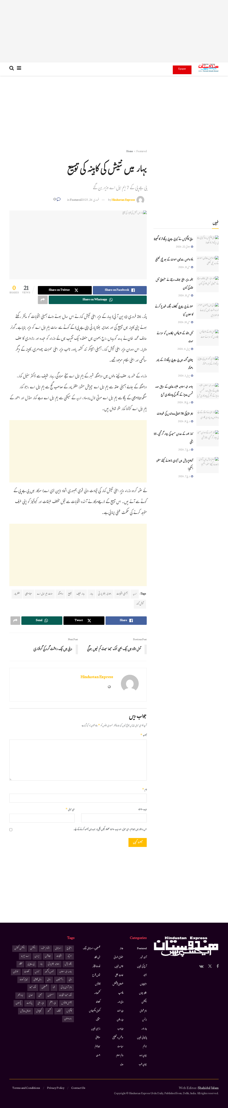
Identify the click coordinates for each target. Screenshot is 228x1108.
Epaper (182, 69)
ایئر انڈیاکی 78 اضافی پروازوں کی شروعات (175, 414)
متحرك (98, 1020)
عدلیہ (121, 1064)
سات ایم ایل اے (45, 594)
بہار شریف (80, 594)
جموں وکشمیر (49, 972)
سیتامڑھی (28, 594)
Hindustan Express (123, 200)
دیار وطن (120, 1020)
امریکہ (69, 956)
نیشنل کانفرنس (66, 1003)
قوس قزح (96, 975)
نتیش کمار (140, 604)
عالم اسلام (119, 1055)
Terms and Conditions (26, 1088)
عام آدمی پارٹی (66, 987)
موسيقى (98, 1037)
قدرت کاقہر (96, 966)
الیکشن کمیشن (19, 948)
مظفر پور (17, 594)
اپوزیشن (48, 956)
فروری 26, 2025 (90, 200)
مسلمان (50, 995)
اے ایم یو (25, 956)
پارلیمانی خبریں (142, 1037)
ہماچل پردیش (25, 1011)
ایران (37, 956)
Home (129, 151)
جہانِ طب (143, 1064)
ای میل (70, 809)
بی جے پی (31, 964)
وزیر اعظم (52, 1003)
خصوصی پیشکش (118, 984)
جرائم (145, 1046)
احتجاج (69, 948)
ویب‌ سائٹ (142, 809)
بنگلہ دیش (68, 964)
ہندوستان (68, 1019)
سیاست (120, 1046)
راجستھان (59, 980)
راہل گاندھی (38, 980)
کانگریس (69, 1011)
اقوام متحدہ (45, 948)
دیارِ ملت (120, 1011)
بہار (91, 594)
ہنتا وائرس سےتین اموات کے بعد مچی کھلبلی (174, 260)
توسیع (69, 594)
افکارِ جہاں (143, 993)
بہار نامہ (144, 1029)
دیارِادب (120, 1029)
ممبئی (40, 995)
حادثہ (121, 948)
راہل (49, 980)
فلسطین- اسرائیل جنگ (91, 948)
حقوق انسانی (118, 957)
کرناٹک (59, 1011)
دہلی (70, 980)
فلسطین (44, 987)
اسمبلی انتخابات (122, 594)
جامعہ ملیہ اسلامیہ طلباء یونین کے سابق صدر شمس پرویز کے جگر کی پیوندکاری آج (174, 391)
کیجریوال (39, 1011)
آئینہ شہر (143, 957)
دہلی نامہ (120, 1002)
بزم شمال (143, 1011)
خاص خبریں (119, 966)
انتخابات (59, 956)
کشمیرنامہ (97, 993)
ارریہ (134, 594)
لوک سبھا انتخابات (65, 995)
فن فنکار (97, 957)
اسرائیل (58, 948)
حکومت (26, 972)
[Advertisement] (114, 31)
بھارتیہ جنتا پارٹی (104, 594)
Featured (141, 151)
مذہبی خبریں (95, 1029)
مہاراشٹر (20, 995)
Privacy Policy (55, 1088)
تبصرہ (143, 735)
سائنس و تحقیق (117, 1037)
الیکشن (144, 1002)
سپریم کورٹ (24, 980)
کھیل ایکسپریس (94, 1011)
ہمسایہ (98, 1055)
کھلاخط (98, 1002)
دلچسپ (120, 993)
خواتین (15, 972)
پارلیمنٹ (29, 1003)
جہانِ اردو (143, 1055)
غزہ (54, 987)
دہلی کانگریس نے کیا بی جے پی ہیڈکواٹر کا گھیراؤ (173, 239)
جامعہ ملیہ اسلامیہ (65, 972)
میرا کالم (97, 1046)
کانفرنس (97, 984)
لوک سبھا (33, 987)
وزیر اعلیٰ (41, 1003)
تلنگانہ (20, 964)
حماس (37, 972)
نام (144, 790)
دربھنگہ (60, 594)
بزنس (144, 1020)
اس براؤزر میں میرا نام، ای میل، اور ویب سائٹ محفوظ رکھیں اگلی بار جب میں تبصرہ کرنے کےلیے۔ (110, 829)
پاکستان (18, 1003)
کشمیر (49, 1011)
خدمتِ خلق (119, 975)
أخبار (145, 975)
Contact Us (78, 1088)
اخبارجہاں (143, 984)
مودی (31, 995)
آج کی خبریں (142, 966)
